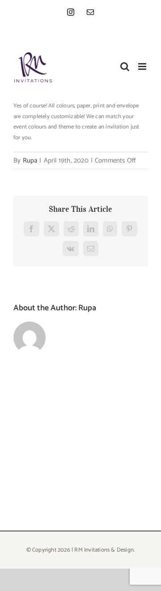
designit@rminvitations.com (116, 35)
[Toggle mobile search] (124, 66)
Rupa (30, 160)
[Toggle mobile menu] (143, 66)
